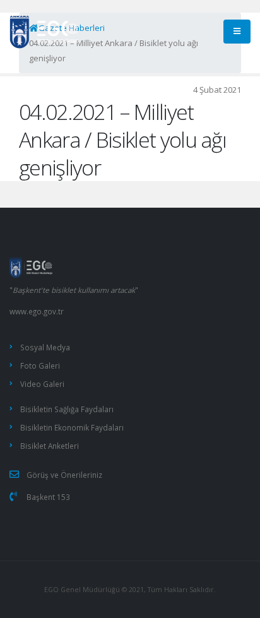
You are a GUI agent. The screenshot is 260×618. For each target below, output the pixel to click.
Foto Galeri (40, 365)
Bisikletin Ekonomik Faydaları (72, 427)
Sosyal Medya (45, 347)
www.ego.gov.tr (36, 311)
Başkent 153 (48, 497)
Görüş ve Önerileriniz (64, 475)
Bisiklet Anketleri (49, 446)
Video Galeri (42, 384)
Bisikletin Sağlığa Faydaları (67, 409)
